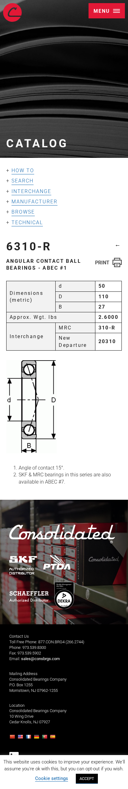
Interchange (31, 191)
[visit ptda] (57, 562)
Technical (27, 222)
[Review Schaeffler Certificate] (28, 596)
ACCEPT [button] (87, 778)
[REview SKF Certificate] (23, 565)
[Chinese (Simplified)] (13, 738)
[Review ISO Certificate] (64, 595)
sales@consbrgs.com (40, 658)
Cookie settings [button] (51, 778)
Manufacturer (34, 202)
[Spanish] (53, 738)
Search (22, 181)
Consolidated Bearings (12, 12)
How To (22, 170)
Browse (23, 212)
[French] (29, 738)
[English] (21, 738)
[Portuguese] (45, 738)
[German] (37, 738)
